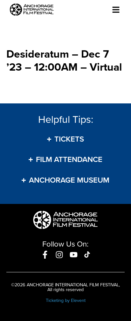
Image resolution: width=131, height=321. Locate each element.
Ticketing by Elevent (66, 300)
